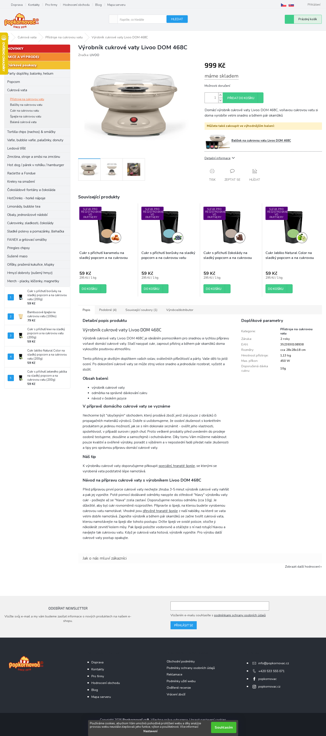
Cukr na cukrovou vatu (24, 111)
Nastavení (150, 731)
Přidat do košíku (240, 98)
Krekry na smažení (21, 181)
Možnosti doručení (217, 86)
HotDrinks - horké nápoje (26, 198)
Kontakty (34, 5)
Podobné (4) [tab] (108, 310)
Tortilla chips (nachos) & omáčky (31, 132)
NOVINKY (15, 48)
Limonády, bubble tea (23, 206)
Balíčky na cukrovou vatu (26, 105)
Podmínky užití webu (181, 681)
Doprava (17, 5)
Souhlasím (224, 727)
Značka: (88, 55)
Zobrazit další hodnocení (302, 566)
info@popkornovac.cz (273, 663)
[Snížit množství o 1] (220, 100)
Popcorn (13, 82)
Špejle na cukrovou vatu (25, 117)
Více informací (189, 727)
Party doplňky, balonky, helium (30, 73)
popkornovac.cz (269, 686)
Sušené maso (17, 256)
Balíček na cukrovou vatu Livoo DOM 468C (261, 141)
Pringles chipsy (18, 248)
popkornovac (267, 679)
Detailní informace (218, 158)
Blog (98, 5)
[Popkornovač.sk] (291, 5)
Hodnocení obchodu (76, 5)
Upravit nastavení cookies (207, 720)
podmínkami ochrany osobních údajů (240, 615)
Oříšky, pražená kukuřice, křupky (30, 264)
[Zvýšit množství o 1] (220, 95)
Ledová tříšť (16, 148)
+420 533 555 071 (271, 671)
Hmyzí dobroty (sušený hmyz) (30, 273)
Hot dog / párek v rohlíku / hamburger (35, 165)
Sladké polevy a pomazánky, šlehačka (35, 231)
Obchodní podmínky (181, 661)
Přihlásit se (183, 625)
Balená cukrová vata (23, 122)
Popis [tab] (86, 310)
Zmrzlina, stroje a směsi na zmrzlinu (33, 156)
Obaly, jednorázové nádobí (27, 215)
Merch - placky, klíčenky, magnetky (33, 281)
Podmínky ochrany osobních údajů (191, 668)
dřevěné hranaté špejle (160, 511)
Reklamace (174, 674)
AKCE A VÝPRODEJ (23, 57)
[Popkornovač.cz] (283, 5)
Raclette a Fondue (21, 173)
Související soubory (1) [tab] (141, 310)
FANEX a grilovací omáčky (27, 239)
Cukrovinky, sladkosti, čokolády (30, 223)
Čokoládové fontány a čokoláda (31, 190)
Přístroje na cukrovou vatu (27, 99)
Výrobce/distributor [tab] (179, 310)
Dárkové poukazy (22, 65)
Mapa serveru (116, 5)
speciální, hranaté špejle (177, 466)
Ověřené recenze (179, 688)
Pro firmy (51, 5)
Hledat (177, 19)
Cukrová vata (17, 90)
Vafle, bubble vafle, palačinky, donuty (35, 140)
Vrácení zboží (176, 694)
